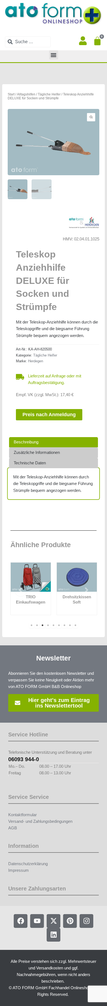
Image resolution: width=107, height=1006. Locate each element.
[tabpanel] (31, 588)
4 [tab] (48, 625)
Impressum (18, 870)
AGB (12, 828)
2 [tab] (37, 625)
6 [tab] (59, 625)
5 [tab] (53, 625)
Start (11, 94)
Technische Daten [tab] (30, 463)
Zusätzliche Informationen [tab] (37, 452)
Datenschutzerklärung (28, 864)
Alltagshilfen (26, 94)
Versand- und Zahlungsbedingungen (40, 821)
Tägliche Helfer (49, 94)
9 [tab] (75, 625)
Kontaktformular (22, 815)
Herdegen (35, 361)
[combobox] (28, 41)
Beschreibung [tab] (26, 442)
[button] (53, 54)
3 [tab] (42, 625)
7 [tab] (64, 625)
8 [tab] (70, 625)
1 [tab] (31, 625)
